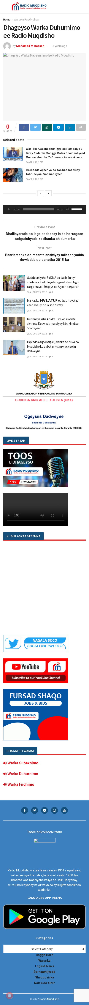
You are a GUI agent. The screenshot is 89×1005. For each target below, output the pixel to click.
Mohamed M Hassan (30, 45)
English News (44, 966)
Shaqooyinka (44, 977)
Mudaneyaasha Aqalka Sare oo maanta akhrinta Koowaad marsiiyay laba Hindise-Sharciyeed (53, 323)
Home (6, 19)
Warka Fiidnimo (20, 784)
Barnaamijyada (44, 971)
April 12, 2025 (35, 162)
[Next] (48, 193)
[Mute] (67, 209)
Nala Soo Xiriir (44, 983)
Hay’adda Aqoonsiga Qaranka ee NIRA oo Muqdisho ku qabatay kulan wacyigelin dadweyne (53, 346)
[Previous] (40, 193)
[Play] (9, 209)
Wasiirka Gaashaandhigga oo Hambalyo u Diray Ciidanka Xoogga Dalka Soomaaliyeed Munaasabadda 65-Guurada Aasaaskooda (55, 153)
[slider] (78, 209)
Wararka (44, 960)
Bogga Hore (44, 955)
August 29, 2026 (38, 292)
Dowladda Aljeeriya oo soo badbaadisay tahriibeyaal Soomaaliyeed (53, 172)
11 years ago (59, 45)
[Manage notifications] (9, 995)
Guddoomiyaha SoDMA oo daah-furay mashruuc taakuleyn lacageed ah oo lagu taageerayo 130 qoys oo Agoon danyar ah (53, 282)
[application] (44, 209)
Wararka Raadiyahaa (26, 19)
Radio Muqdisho (49, 999)
